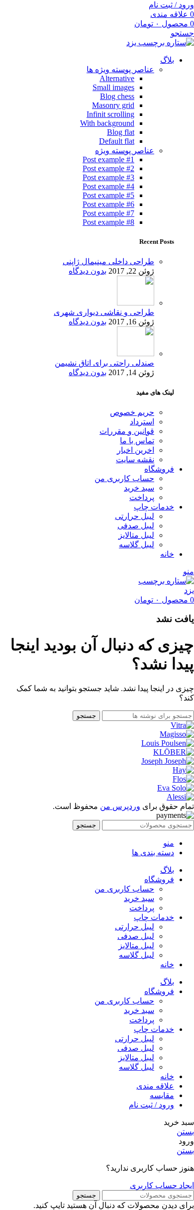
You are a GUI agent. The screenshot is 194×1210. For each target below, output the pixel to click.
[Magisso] (177, 734)
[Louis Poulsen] (167, 743)
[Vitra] (182, 725)
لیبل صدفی (135, 525)
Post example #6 (108, 204)
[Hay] (183, 770)
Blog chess (117, 96)
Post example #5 (108, 195)
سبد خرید (139, 488)
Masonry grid (113, 105)
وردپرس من (120, 806)
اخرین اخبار (135, 450)
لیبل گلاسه (136, 544)
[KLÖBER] (173, 752)
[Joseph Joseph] (167, 761)
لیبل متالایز (136, 535)
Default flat (116, 141)
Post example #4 (108, 186)
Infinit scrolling (110, 114)
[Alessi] (180, 797)
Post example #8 (108, 222)
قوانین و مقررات (126, 431)
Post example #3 (108, 177)
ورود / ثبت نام (151, 1105)
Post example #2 (108, 168)
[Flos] (183, 779)
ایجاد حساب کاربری (162, 1185)
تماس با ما (137, 440)
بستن (185, 1131)
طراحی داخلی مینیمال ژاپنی (108, 261)
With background (107, 123)
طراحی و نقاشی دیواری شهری (104, 312)
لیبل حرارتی (134, 516)
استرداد (142, 421)
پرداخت (141, 497)
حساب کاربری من (124, 478)
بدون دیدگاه (87, 271)
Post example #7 (108, 213)
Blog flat (120, 132)
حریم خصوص (132, 412)
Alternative (116, 78)
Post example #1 (108, 159)
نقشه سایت (135, 459)
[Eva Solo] (175, 788)
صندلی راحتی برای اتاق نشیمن (104, 363)
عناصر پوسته (120, 69)
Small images (113, 87)
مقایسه (162, 1095)
